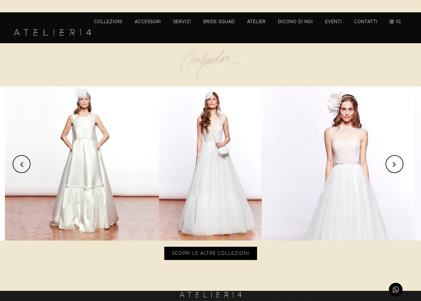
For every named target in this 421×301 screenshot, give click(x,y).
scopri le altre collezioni (210, 253)
